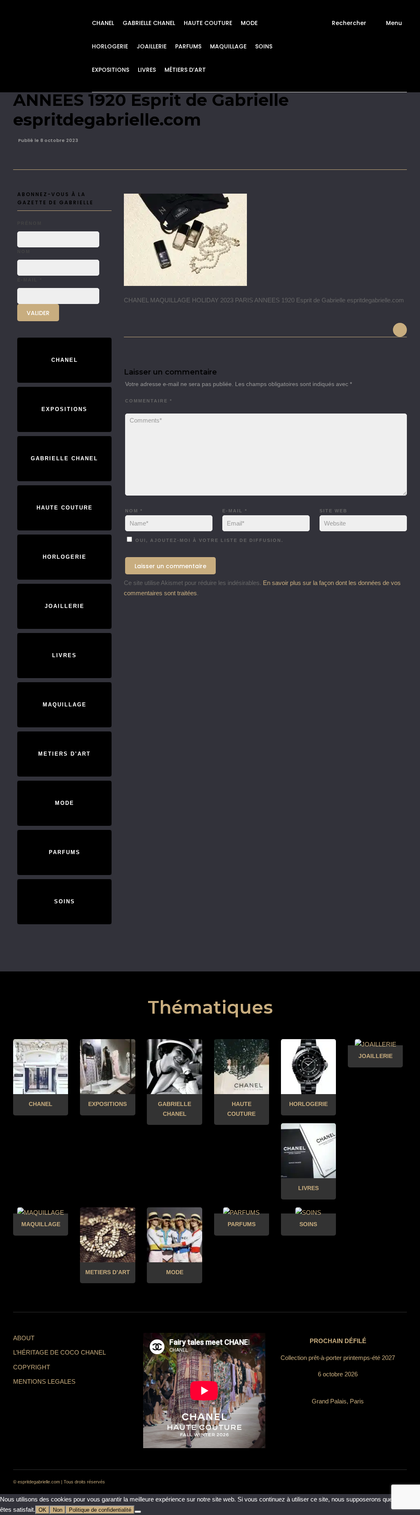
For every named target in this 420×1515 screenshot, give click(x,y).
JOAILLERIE (152, 46)
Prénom (29, 223)
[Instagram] (323, 1482)
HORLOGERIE (110, 46)
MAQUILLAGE (228, 46)
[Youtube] (368, 1482)
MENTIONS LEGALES (44, 1381)
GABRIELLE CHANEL (149, 23)
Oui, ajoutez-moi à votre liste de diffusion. (208, 540)
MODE (249, 23)
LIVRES (147, 70)
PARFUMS (188, 46)
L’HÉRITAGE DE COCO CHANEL (59, 1352)
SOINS (263, 46)
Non (57, 1510)
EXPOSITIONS (110, 70)
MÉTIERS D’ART (185, 70)
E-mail (234, 510)
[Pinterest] (338, 1482)
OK (42, 1510)
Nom (134, 510)
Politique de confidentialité (100, 1510)
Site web (333, 510)
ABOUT (23, 1337)
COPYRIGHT (31, 1367)
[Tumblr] (353, 1482)
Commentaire (148, 400)
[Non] (138, 1511)
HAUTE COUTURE (208, 23)
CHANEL (103, 23)
